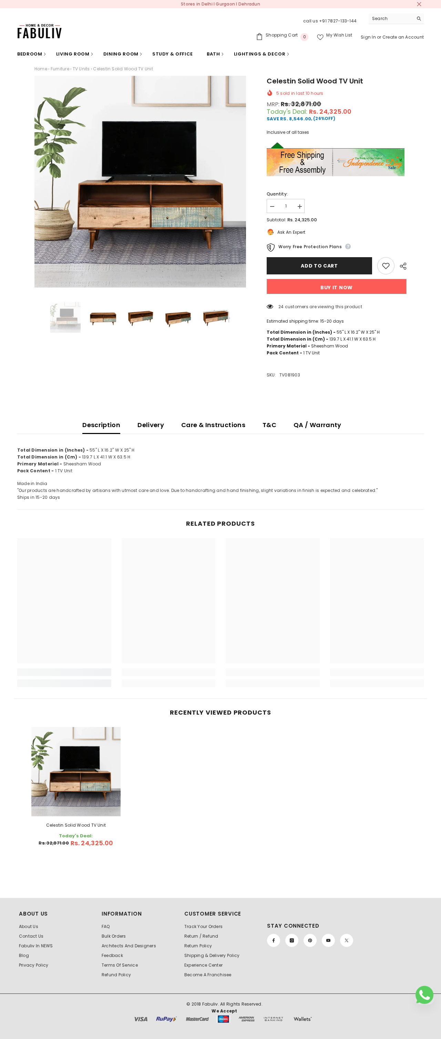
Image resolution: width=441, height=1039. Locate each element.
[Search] (396, 18)
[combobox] (391, 18)
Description (101, 425)
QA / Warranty (317, 425)
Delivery (150, 425)
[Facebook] (273, 940)
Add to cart (321, 265)
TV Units (81, 69)
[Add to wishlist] (385, 265)
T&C (269, 425)
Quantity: (277, 194)
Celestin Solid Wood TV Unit (76, 825)
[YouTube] (328, 940)
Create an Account (403, 37)
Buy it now (336, 287)
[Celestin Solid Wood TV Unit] (76, 772)
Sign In (369, 37)
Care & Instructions (213, 425)
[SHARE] (400, 266)
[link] (64, 672)
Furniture (60, 69)
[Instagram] (291, 940)
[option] (140, 182)
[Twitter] (346, 940)
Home (40, 69)
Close (419, 4)
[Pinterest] (310, 940)
